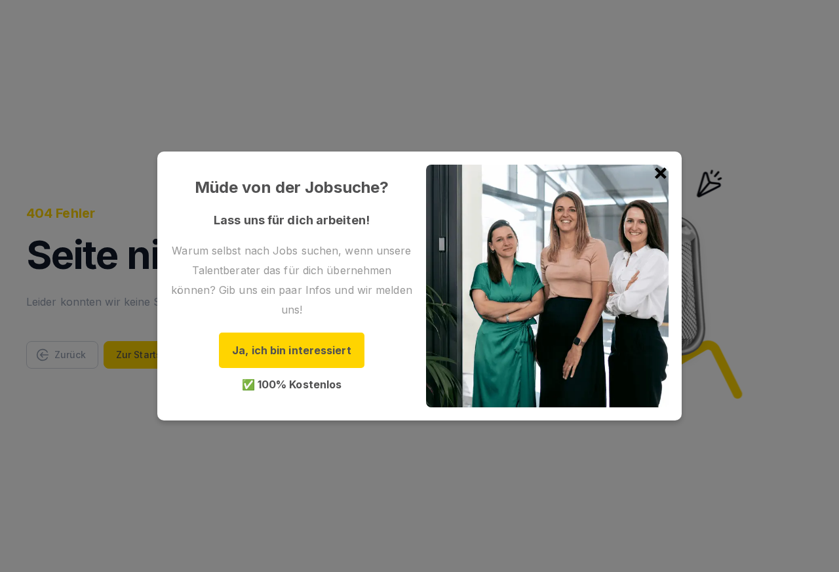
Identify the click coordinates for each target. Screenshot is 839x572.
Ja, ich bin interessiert (291, 350)
